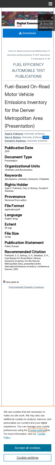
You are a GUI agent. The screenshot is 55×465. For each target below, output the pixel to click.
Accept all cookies (27, 448)
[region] (27, 435)
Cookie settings (37, 430)
